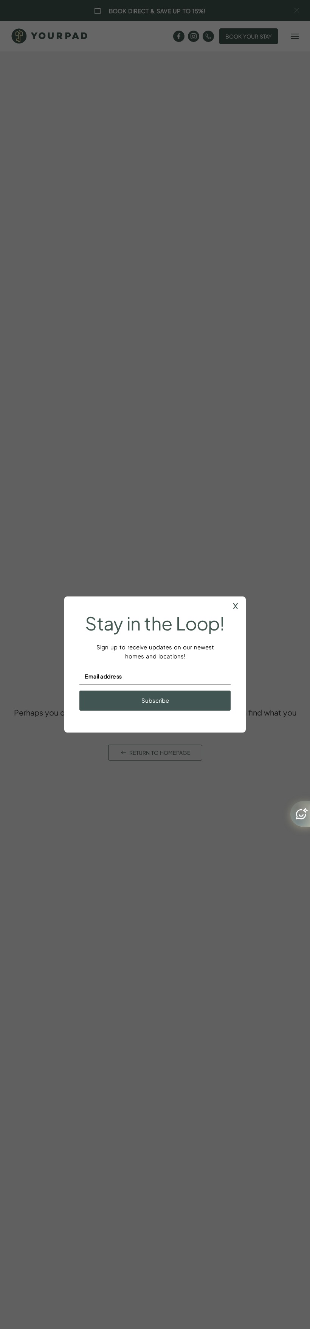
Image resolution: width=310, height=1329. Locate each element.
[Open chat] (300, 814)
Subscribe (155, 700)
